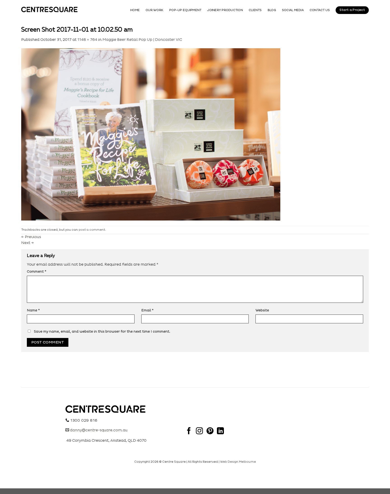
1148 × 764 (87, 39)
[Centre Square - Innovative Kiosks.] (49, 9)
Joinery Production (225, 10)
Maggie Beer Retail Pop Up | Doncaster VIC (142, 39)
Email (147, 310)
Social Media (293, 10)
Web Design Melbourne (238, 462)
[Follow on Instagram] (199, 431)
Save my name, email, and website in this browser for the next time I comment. (102, 332)
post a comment (92, 230)
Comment (36, 272)
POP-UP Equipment (185, 10)
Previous (31, 237)
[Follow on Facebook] (188, 431)
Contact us (320, 10)
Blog (272, 10)
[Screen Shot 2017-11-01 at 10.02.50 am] (150, 134)
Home (135, 10)
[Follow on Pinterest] (210, 431)
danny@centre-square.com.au (98, 430)
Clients (255, 10)
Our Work (154, 10)
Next (27, 243)
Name (33, 310)
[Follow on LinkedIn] (220, 431)
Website (262, 310)
